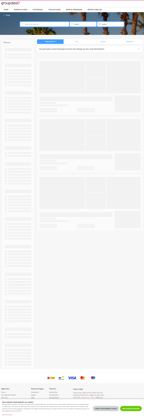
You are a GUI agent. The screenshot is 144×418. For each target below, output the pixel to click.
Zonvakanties (53, 395)
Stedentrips (53, 392)
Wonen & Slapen (20, 9)
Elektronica (38, 9)
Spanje (33, 395)
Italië (33, 398)
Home (6, 9)
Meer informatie (7, 415)
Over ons (4, 398)
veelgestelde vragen (88, 397)
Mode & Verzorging (74, 9)
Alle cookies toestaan (131, 408)
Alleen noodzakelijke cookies (106, 408)
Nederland (35, 392)
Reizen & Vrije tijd (95, 9)
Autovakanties (54, 398)
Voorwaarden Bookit (8, 395)
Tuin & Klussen (54, 9)
